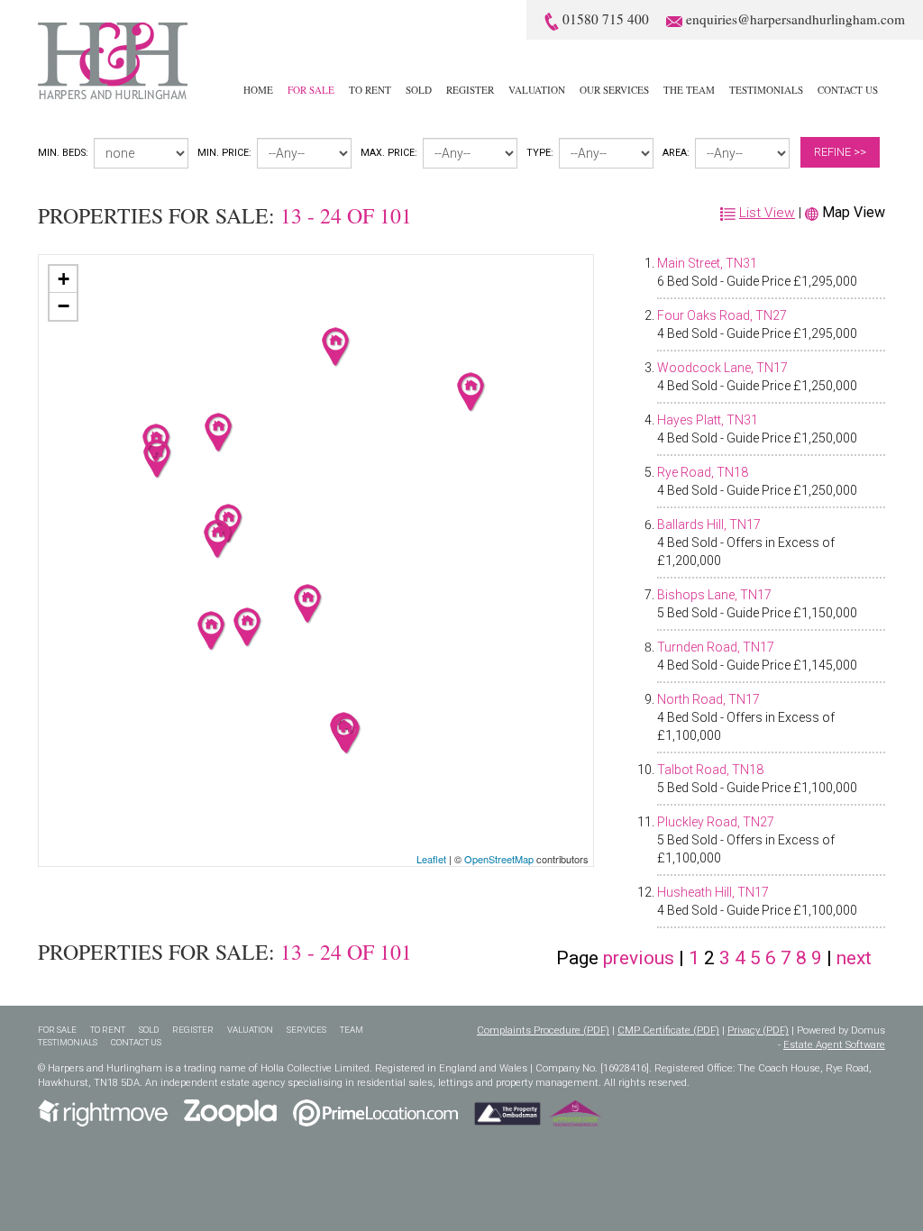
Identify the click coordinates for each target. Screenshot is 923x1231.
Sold (419, 89)
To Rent (370, 89)
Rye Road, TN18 (702, 472)
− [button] (63, 306)
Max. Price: (389, 153)
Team (351, 1030)
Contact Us (848, 89)
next (854, 958)
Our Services (614, 89)
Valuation (536, 89)
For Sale (311, 89)
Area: (676, 153)
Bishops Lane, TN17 (714, 595)
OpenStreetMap (499, 859)
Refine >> (840, 152)
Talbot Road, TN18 (710, 769)
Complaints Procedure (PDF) (543, 1030)
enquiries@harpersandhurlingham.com (795, 19)
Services (306, 1030)
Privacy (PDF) (758, 1030)
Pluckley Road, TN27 (715, 822)
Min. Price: (224, 153)
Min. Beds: (63, 153)
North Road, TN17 (708, 699)
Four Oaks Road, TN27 (722, 315)
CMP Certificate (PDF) (668, 1030)
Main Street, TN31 (707, 263)
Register (470, 89)
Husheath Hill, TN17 (713, 892)
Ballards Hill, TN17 (709, 524)
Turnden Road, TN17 (715, 647)
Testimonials (766, 89)
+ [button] (63, 279)
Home (258, 89)
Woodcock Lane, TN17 (722, 367)
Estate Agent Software (834, 1045)
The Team (689, 89)
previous (638, 958)
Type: (539, 153)
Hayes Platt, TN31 (707, 420)
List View (767, 213)
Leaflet (431, 859)
